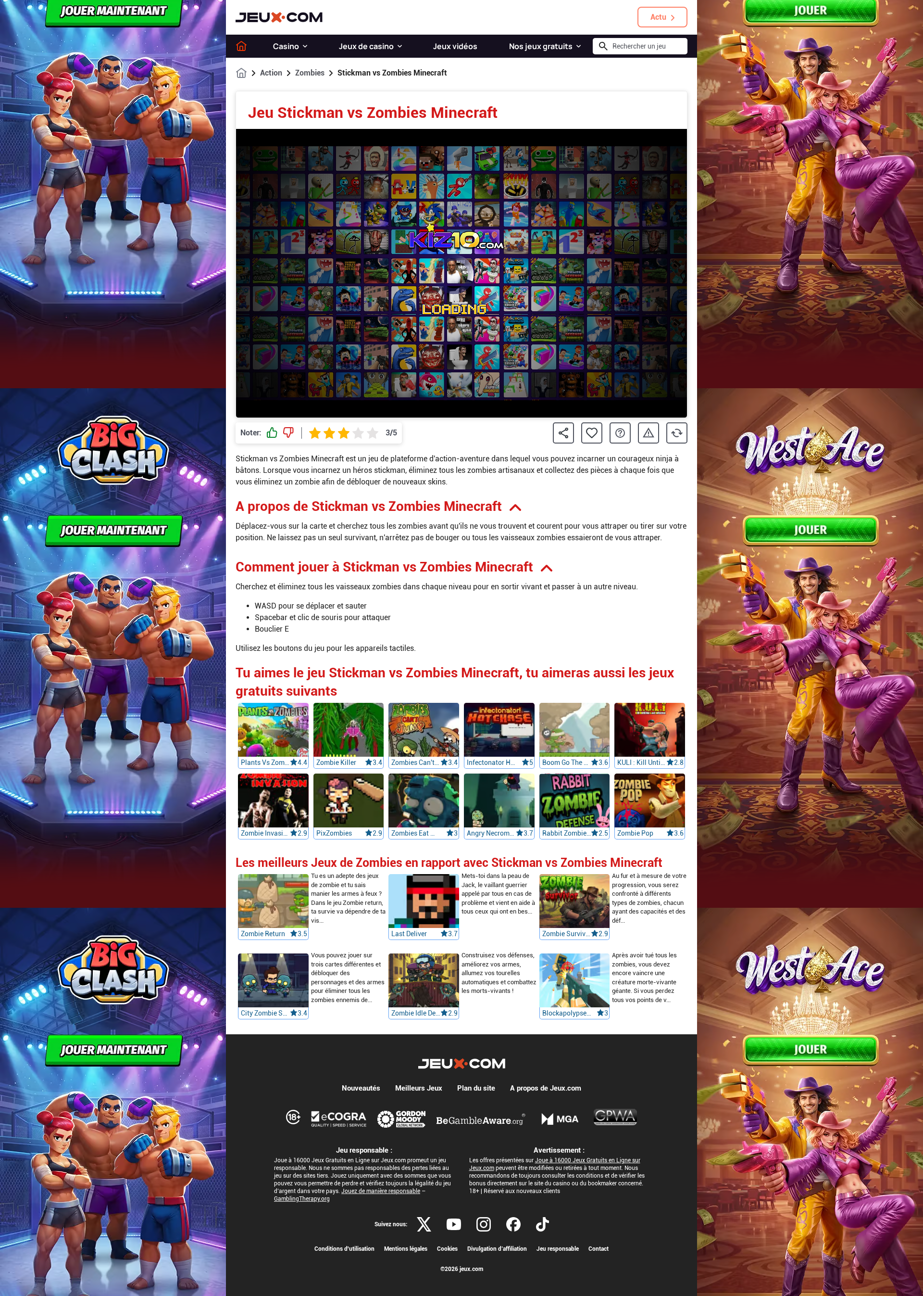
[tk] (542, 1224)
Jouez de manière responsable (380, 1191)
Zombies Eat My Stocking (415, 833)
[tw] (424, 1224)
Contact (598, 1249)
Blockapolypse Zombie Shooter (566, 1013)
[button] (305, 46)
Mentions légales (405, 1249)
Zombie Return (263, 934)
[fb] (513, 1224)
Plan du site (476, 1088)
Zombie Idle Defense (415, 1013)
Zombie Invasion (265, 833)
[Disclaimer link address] (339, 1119)
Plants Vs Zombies (265, 762)
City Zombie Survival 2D (265, 1013)
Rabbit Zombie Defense (566, 833)
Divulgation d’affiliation (497, 1249)
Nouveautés (361, 1088)
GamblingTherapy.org (302, 1198)
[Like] (272, 433)
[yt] (454, 1224)
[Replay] (677, 433)
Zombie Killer (336, 762)
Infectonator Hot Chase (491, 762)
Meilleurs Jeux (418, 1088)
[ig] (483, 1224)
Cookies (447, 1249)
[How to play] (620, 433)
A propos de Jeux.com (545, 1088)
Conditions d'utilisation (344, 1249)
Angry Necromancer (491, 833)
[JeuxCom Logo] (279, 17)
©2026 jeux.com (461, 1269)
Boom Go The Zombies (566, 762)
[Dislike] (288, 433)
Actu (658, 17)
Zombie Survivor (566, 934)
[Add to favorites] (592, 433)
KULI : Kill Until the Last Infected (641, 762)
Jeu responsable (557, 1249)
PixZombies (334, 833)
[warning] (648, 433)
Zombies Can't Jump (415, 762)
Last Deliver (409, 934)
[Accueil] (241, 46)
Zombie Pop (635, 833)
